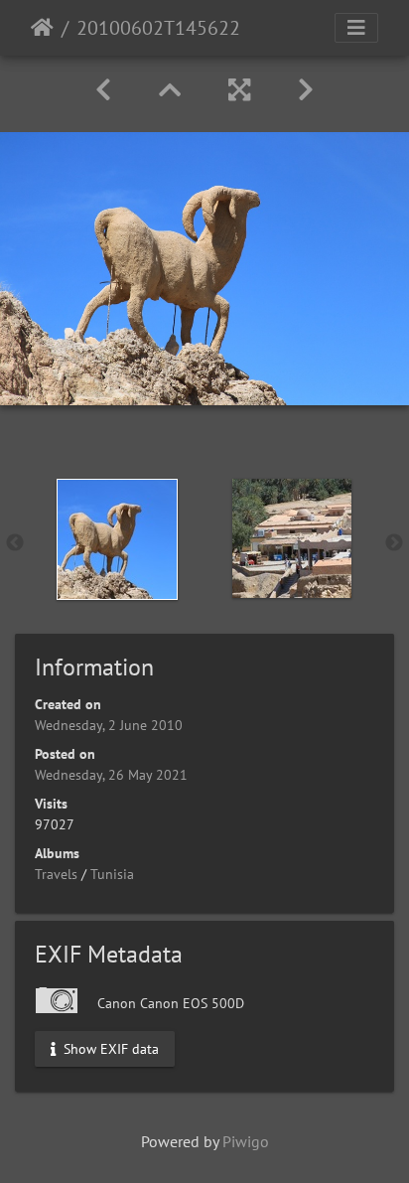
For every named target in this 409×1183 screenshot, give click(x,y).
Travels (56, 874)
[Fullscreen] (239, 90)
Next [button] (394, 543)
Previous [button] (15, 543)
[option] (117, 539)
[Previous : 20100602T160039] (103, 90)
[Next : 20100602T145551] (306, 90)
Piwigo (245, 1141)
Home (42, 28)
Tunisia (112, 874)
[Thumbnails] (169, 90)
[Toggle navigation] (356, 28)
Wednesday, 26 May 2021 (111, 775)
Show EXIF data (109, 1048)
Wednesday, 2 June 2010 (109, 725)
